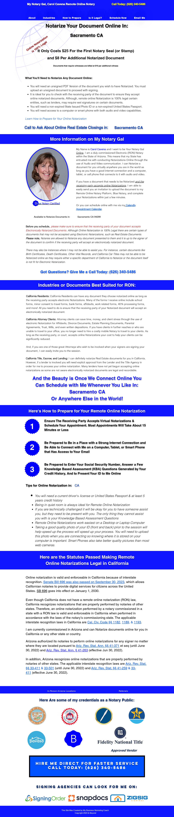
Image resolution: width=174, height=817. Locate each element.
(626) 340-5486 (136, 4)
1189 (125, 622)
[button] (61, 691)
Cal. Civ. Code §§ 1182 (103, 622)
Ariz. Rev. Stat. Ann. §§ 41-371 (97, 646)
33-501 (49, 668)
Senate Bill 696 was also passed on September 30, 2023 (83, 582)
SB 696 (42, 591)
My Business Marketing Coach (96, 810)
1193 (137, 622)
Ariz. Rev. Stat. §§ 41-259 (109, 668)
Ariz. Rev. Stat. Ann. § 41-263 (67, 650)
